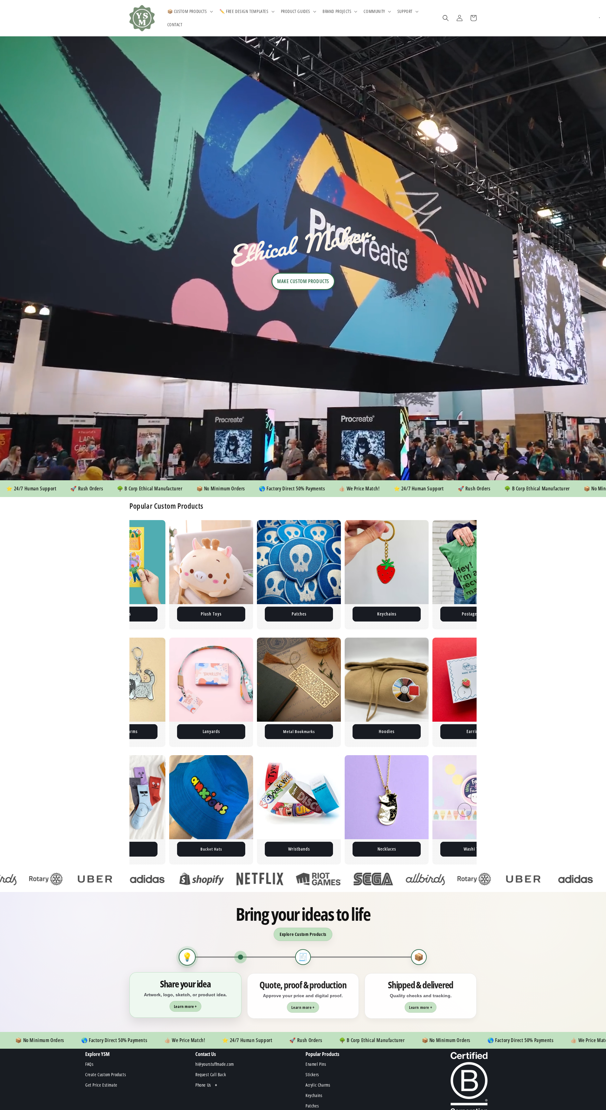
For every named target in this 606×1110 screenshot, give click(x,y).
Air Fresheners (386, 731)
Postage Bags (211, 614)
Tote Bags (474, 731)
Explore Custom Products (303, 934)
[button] (189, 11)
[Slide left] (141, 575)
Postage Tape (387, 614)
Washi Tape (211, 849)
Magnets (299, 614)
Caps (298, 849)
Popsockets (387, 849)
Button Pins (474, 614)
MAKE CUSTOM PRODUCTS (303, 281)
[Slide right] (465, 575)
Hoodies (211, 731)
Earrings (299, 731)
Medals (474, 849)
